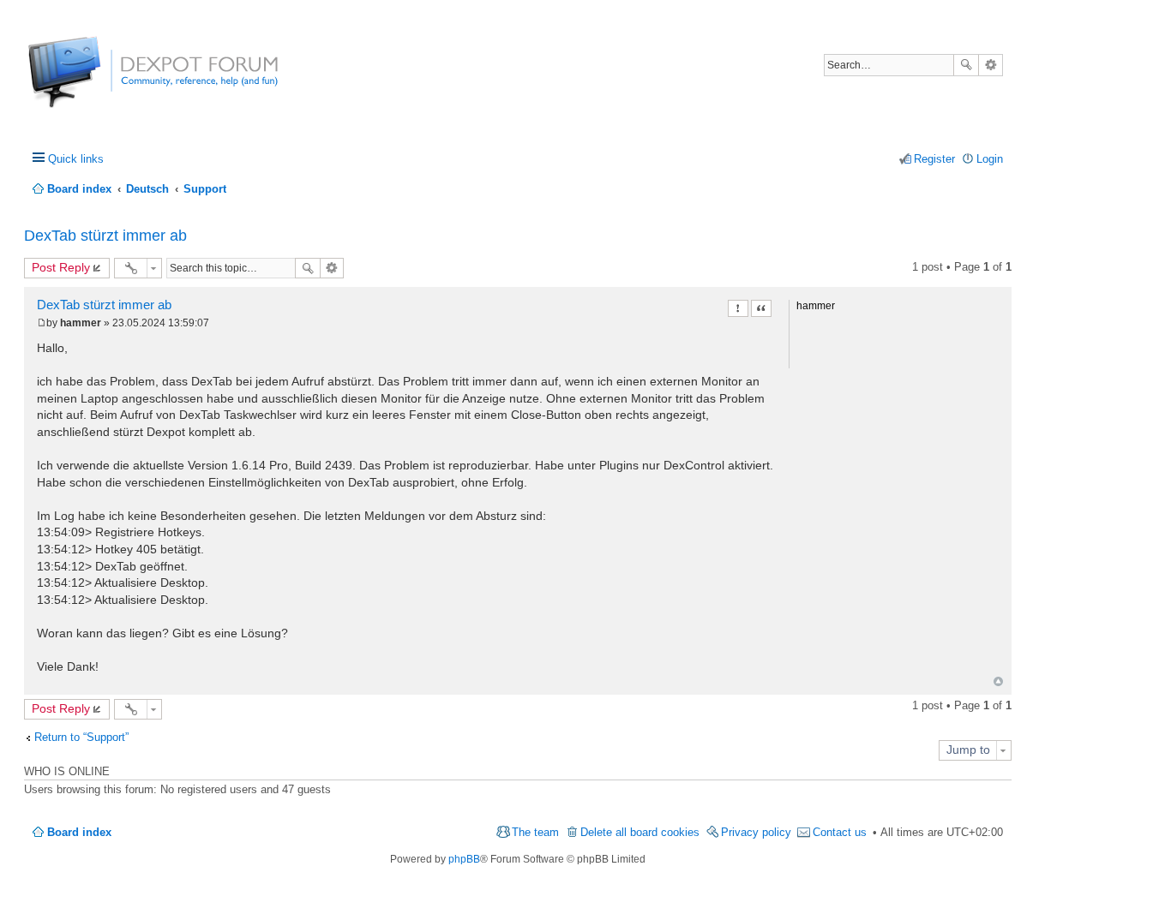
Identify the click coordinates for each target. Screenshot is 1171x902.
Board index (79, 832)
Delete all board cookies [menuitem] (640, 832)
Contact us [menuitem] (840, 832)
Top (998, 681)
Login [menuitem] (989, 158)
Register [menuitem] (934, 158)
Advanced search (990, 65)
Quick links (76, 158)
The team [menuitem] (535, 832)
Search (966, 65)
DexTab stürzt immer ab (105, 235)
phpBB (464, 859)
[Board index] (92, 81)
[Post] (41, 323)
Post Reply (61, 267)
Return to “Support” (81, 737)
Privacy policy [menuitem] (756, 832)
